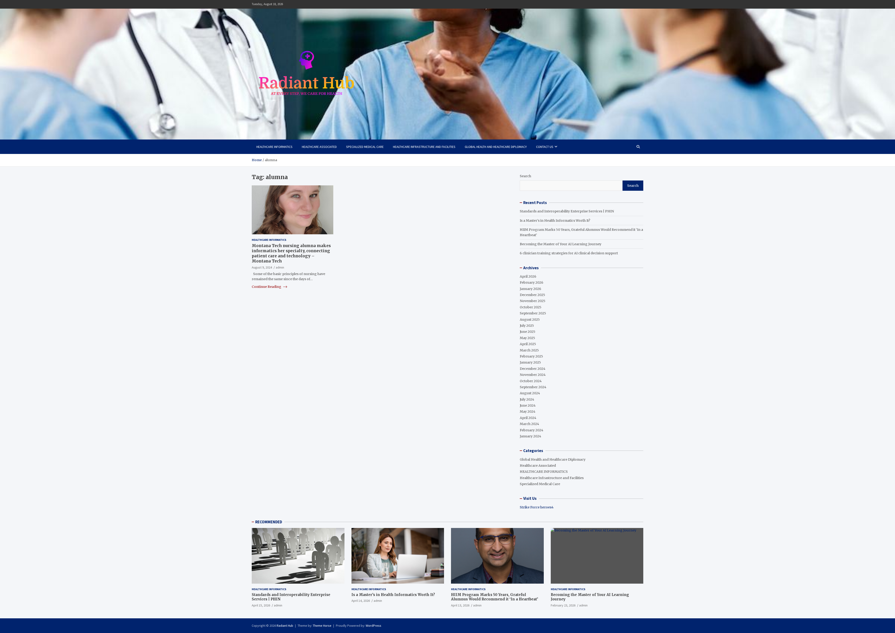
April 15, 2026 (261, 605)
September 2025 (533, 313)
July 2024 (527, 399)
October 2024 (531, 381)
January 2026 (530, 289)
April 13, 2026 (460, 605)
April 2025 (528, 344)
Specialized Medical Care (365, 147)
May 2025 (527, 338)
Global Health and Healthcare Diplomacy (496, 147)
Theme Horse (322, 625)
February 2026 (531, 282)
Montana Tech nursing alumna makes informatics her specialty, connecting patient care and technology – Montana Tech (291, 253)
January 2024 (530, 436)
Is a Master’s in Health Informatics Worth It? (555, 220)
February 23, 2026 (563, 605)
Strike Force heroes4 (537, 507)
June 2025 (527, 332)
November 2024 (533, 375)
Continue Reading (267, 286)
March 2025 (529, 350)
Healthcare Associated (319, 147)
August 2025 (530, 319)
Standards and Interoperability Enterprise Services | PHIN (567, 211)
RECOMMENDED (268, 521)
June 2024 (528, 405)
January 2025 (530, 362)
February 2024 (531, 430)
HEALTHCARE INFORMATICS (274, 147)
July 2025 (527, 325)
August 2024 (530, 393)
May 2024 (527, 411)
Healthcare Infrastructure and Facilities (424, 147)
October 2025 (530, 307)
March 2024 (529, 424)
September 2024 (533, 387)
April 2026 (528, 276)
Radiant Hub (285, 625)
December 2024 (532, 369)
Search (525, 176)
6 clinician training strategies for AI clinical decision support (569, 253)
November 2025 (532, 301)
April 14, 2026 (360, 601)
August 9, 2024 (262, 267)
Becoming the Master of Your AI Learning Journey (560, 244)
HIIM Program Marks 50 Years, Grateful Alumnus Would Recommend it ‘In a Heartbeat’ (494, 597)
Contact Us (544, 147)
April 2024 (528, 418)
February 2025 (531, 356)
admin (280, 267)
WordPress (373, 625)
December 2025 (532, 295)
